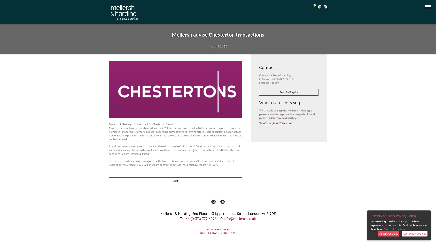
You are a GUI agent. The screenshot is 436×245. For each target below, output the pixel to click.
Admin (226, 229)
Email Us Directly (269, 82)
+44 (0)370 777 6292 (200, 219)
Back (175, 180)
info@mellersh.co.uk (240, 219)
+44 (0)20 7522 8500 (282, 78)
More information (394, 229)
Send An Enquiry (289, 92)
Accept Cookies (388, 233)
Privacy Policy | (215, 229)
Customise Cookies (414, 233)
